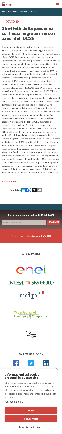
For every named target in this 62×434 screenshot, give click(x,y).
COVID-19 (33, 12)
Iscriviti (54, 222)
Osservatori (22, 12)
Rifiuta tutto (31, 418)
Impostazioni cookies (31, 427)
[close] (57, 369)
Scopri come (31, 236)
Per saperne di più (14, 401)
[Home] (7, 4)
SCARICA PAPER (10, 181)
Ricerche (12, 12)
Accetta (31, 410)
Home (4, 12)
